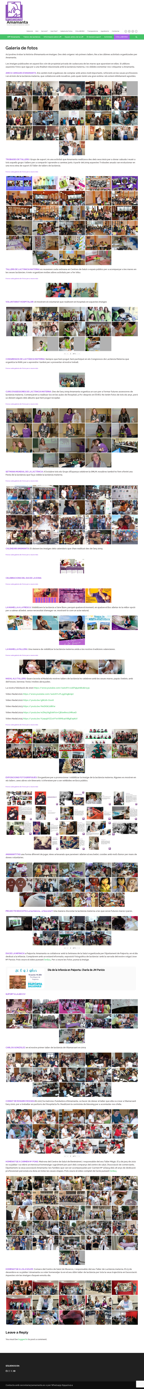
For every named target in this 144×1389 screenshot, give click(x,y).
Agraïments (105, 31)
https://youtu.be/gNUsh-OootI (38, 700)
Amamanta (17, 22)
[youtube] (136, 31)
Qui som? (44, 31)
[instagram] (129, 31)
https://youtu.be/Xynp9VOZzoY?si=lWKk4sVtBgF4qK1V (50, 718)
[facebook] (125, 31)
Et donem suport (94, 37)
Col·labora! (122, 37)
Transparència (92, 31)
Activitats (108, 37)
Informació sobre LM (52, 37)
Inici (37, 31)
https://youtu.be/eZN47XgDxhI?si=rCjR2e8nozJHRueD (50, 712)
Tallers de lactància (31, 37)
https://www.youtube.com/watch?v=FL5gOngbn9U (48, 694)
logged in (23, 1339)
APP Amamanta (13, 37)
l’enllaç (47, 959)
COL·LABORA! (79, 31)
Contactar (115, 31)
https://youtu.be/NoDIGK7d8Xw (39, 706)
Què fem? (54, 31)
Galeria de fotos (66, 31)
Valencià (29, 31)
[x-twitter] (132, 31)
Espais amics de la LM (74, 37)
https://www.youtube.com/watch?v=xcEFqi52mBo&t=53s (62, 688)
